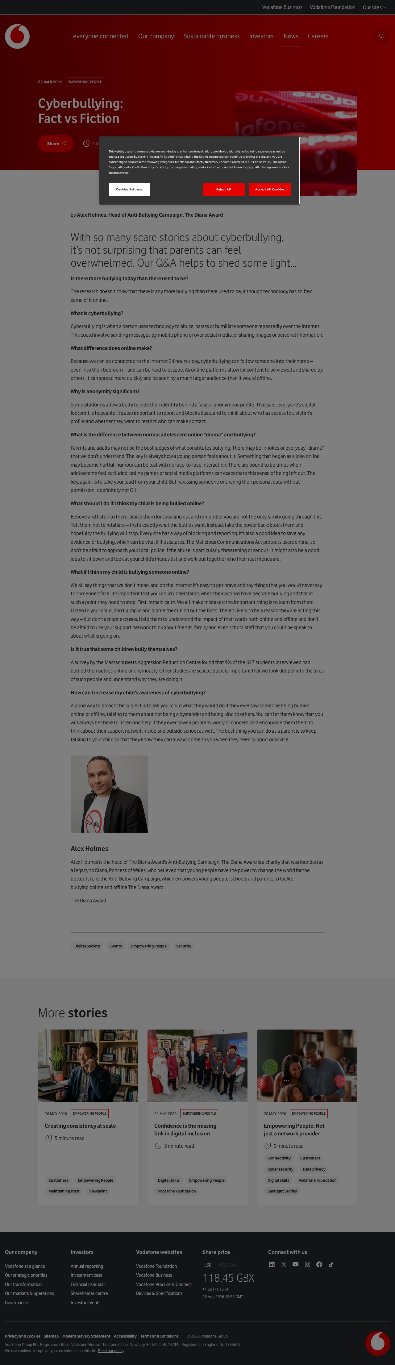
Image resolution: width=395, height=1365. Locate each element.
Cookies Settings (129, 189)
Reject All (223, 189)
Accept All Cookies (270, 189)
